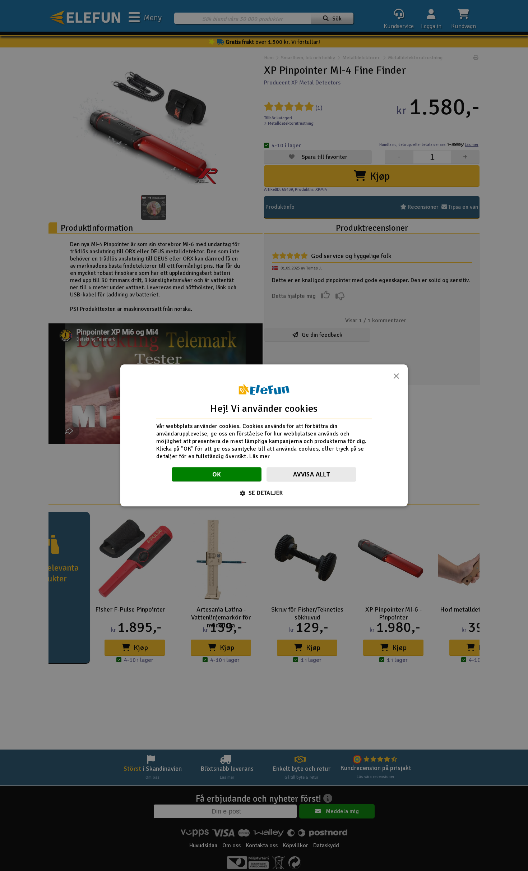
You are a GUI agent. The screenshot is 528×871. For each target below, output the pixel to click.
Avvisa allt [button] (311, 475)
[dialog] (264, 435)
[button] (264, 493)
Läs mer (259, 456)
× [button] (396, 378)
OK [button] (216, 475)
